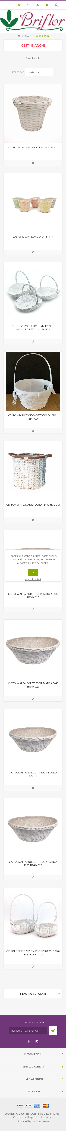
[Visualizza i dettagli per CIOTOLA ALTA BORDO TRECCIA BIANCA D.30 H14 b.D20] (33, 827)
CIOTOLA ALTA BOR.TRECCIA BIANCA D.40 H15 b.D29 (33, 684)
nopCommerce (40, 1121)
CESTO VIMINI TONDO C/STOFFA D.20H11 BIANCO (33, 417)
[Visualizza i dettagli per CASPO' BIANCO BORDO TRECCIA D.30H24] (33, 113)
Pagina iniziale (18, 36)
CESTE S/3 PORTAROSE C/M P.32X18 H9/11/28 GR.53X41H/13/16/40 (33, 327)
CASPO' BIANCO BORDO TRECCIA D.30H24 (33, 147)
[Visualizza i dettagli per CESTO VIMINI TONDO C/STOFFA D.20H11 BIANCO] (33, 381)
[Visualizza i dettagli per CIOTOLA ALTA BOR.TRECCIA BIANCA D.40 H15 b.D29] (33, 649)
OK (33, 572)
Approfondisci (33, 579)
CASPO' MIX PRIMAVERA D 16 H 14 (33, 236)
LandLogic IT (29, 1117)
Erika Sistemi (46, 1117)
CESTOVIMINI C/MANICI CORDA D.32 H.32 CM (33, 504)
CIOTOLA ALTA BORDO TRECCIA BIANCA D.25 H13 (33, 774)
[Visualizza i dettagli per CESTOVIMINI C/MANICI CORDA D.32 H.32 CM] (33, 470)
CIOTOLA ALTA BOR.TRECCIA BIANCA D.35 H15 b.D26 (33, 595)
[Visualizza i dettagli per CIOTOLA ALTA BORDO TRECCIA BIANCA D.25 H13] (33, 738)
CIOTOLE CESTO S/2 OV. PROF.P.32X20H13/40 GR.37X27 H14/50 (33, 952)
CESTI (28, 35)
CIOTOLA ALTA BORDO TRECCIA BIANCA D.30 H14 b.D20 (33, 863)
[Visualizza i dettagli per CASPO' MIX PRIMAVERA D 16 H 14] (33, 202)
